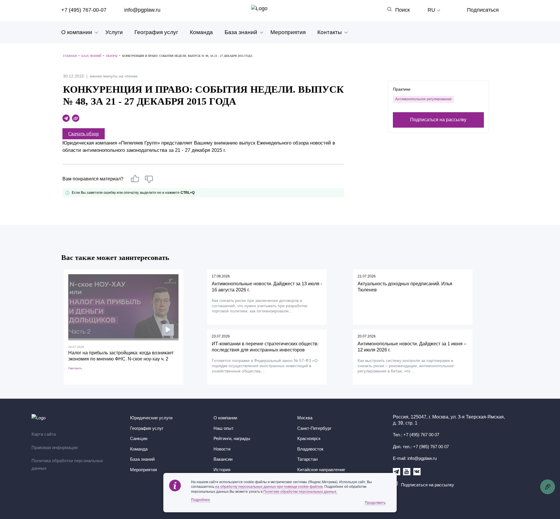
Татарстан (307, 459)
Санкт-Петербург (314, 428)
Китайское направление (321, 469)
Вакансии (223, 459)
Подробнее (200, 500)
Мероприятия (288, 32)
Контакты (329, 32)
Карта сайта (44, 434)
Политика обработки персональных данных (67, 464)
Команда (201, 32)
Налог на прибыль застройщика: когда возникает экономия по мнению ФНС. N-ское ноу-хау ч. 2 (121, 355)
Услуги (114, 32)
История (222, 469)
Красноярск (309, 438)
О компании (76, 32)
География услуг (156, 32)
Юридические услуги (151, 417)
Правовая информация (55, 447)
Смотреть (75, 368)
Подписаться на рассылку (438, 119)
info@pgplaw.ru (142, 10)
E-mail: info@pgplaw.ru (415, 458)
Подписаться (483, 10)
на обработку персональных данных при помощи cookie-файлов (269, 487)
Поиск (402, 10)
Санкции (138, 438)
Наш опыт (224, 428)
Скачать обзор (83, 133)
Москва (304, 417)
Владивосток (310, 448)
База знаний (241, 32)
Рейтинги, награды (232, 438)
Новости (222, 448)
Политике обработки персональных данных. (300, 492)
